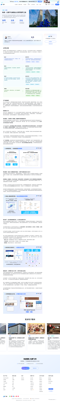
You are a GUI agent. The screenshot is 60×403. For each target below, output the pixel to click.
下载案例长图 (50, 43)
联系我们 (50, 41)
